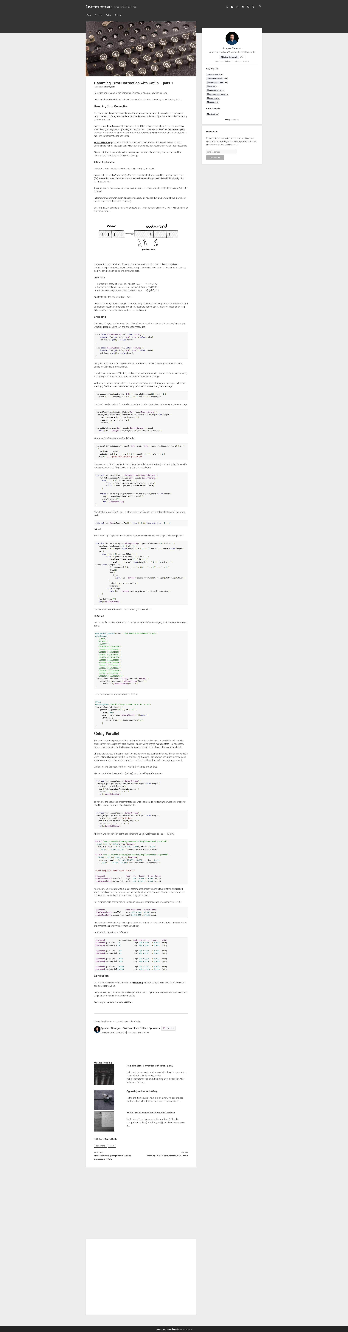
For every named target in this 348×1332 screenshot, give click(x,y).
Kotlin (114, 1139)
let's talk (246, 61)
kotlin (111, 1146)
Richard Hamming (103, 142)
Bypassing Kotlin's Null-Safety (142, 1091)
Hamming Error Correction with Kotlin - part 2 (150, 1065)
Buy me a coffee (233, 119)
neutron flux (109, 126)
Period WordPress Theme (166, 1329)
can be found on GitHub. (120, 1002)
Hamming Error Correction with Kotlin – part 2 (167, 1156)
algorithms (100, 1146)
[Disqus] (141, 1203)
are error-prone (147, 113)
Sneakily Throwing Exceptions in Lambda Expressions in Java (112, 1157)
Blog (89, 15)
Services (98, 15)
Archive (118, 15)
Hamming (138, 982)
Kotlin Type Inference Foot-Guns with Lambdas (151, 1112)
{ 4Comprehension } (99, 6)
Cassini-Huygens (176, 129)
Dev (106, 1139)
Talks (108, 15)
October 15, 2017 (108, 87)
